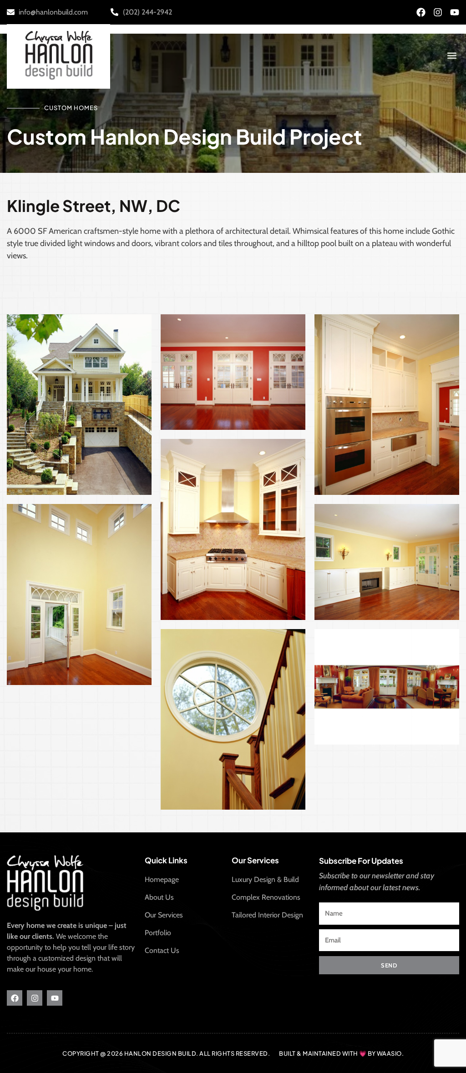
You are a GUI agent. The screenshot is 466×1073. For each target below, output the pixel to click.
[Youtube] (454, 12)
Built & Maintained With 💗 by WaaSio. (341, 1053)
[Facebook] (420, 12)
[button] (451, 55)
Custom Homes (71, 107)
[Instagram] (437, 12)
